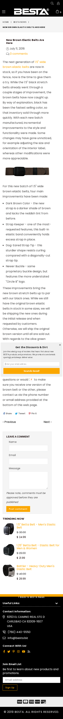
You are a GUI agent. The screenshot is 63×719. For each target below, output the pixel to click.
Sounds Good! (31, 370)
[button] (31, 347)
